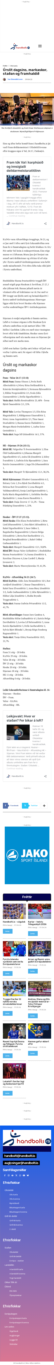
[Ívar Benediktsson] (5, 79)
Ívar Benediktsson (15, 79)
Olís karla (13, 66)
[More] (44, 806)
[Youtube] (24, 1176)
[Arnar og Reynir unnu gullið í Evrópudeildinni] (39, 948)
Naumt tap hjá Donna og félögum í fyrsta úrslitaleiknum (13, 1044)
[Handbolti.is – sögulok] (14, 911)
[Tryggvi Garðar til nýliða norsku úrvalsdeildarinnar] (14, 988)
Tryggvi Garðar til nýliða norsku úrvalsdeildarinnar (12, 1001)
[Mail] (12, 1176)
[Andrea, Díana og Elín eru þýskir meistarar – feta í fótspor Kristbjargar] (39, 988)
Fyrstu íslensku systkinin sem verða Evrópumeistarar (13, 961)
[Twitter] (16, 1176)
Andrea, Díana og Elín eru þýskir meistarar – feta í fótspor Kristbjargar (39, 1003)
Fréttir (5, 66)
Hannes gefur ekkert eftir (38, 1042)
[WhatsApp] (20, 1176)
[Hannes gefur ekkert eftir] (39, 1031)
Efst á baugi (7, 925)
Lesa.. (7, 931)
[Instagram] (9, 1176)
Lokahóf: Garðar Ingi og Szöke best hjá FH (13, 1082)
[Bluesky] (28, 1176)
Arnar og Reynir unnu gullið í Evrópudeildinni (39, 960)
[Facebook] (5, 1176)
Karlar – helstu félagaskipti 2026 (37, 923)
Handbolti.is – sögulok (14, 922)
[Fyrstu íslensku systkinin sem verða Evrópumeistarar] (14, 948)
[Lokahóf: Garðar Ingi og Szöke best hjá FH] (14, 1071)
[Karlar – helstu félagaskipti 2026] (39, 911)
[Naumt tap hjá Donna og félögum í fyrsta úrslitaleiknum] (14, 1031)
